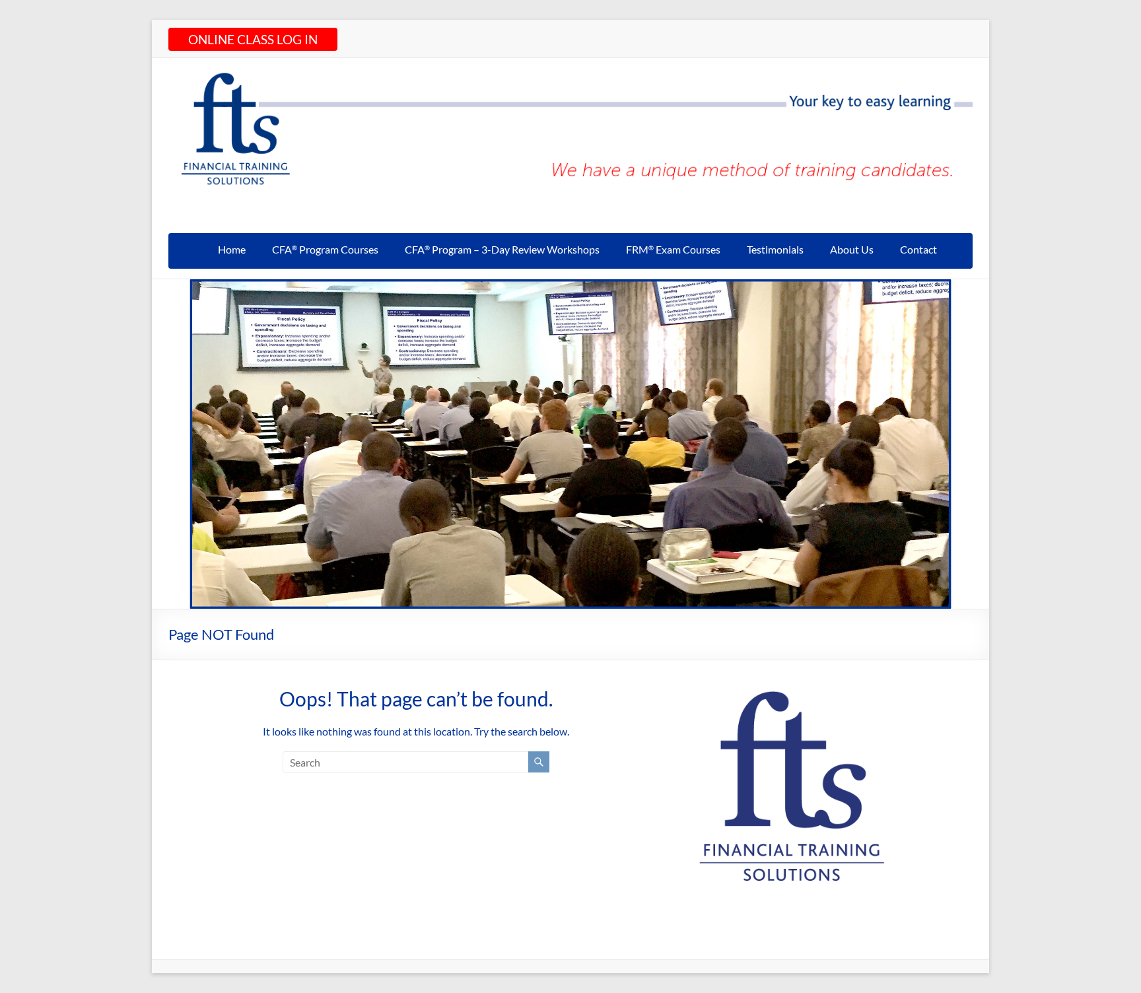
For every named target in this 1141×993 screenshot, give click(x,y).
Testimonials (775, 249)
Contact (918, 249)
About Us (852, 249)
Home (232, 249)
